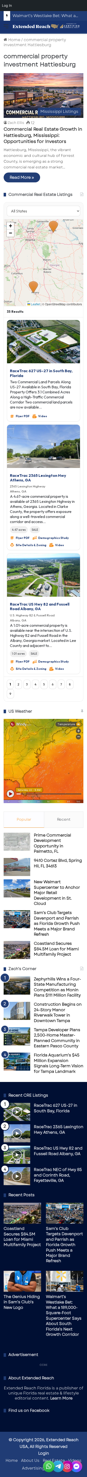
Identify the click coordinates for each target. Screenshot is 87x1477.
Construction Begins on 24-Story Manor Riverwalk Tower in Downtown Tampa (58, 1012)
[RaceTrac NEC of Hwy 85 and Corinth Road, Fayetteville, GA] (17, 1176)
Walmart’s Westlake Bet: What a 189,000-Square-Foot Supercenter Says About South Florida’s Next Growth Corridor (63, 1315)
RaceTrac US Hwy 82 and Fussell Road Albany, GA (39, 606)
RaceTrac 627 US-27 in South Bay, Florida (41, 373)
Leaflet (35, 304)
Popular (24, 819)
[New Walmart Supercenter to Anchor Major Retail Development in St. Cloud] (17, 888)
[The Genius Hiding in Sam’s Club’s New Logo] (22, 1281)
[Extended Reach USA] (46, 26)
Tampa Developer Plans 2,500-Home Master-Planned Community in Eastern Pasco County (57, 1038)
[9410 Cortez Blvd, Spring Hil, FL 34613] (17, 867)
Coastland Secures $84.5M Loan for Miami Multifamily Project (56, 949)
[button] (33, 287)
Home (13, 40)
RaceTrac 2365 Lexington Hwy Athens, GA (38, 477)
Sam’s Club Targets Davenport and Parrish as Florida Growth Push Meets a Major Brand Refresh (57, 923)
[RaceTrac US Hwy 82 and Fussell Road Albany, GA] (17, 1155)
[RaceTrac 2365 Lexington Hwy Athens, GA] (17, 1133)
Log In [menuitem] (7, 5)
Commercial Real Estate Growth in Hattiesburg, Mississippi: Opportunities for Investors (43, 135)
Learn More (61, 1398)
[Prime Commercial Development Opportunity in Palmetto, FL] (17, 842)
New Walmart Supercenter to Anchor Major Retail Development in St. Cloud (57, 892)
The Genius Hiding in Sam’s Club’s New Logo (22, 1302)
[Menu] (6, 28)
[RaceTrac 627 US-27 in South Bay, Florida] (17, 1112)
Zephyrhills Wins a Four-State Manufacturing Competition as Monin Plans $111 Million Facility (57, 987)
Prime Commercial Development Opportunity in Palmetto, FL (52, 843)
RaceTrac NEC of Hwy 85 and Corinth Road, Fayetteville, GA (58, 1175)
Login (43, 1453)
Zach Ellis (16, 122)
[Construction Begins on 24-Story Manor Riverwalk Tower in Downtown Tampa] (17, 1011)
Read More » (22, 177)
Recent (64, 819)
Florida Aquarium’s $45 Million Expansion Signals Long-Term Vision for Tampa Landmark (58, 1063)
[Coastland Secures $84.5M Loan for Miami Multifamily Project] (17, 950)
